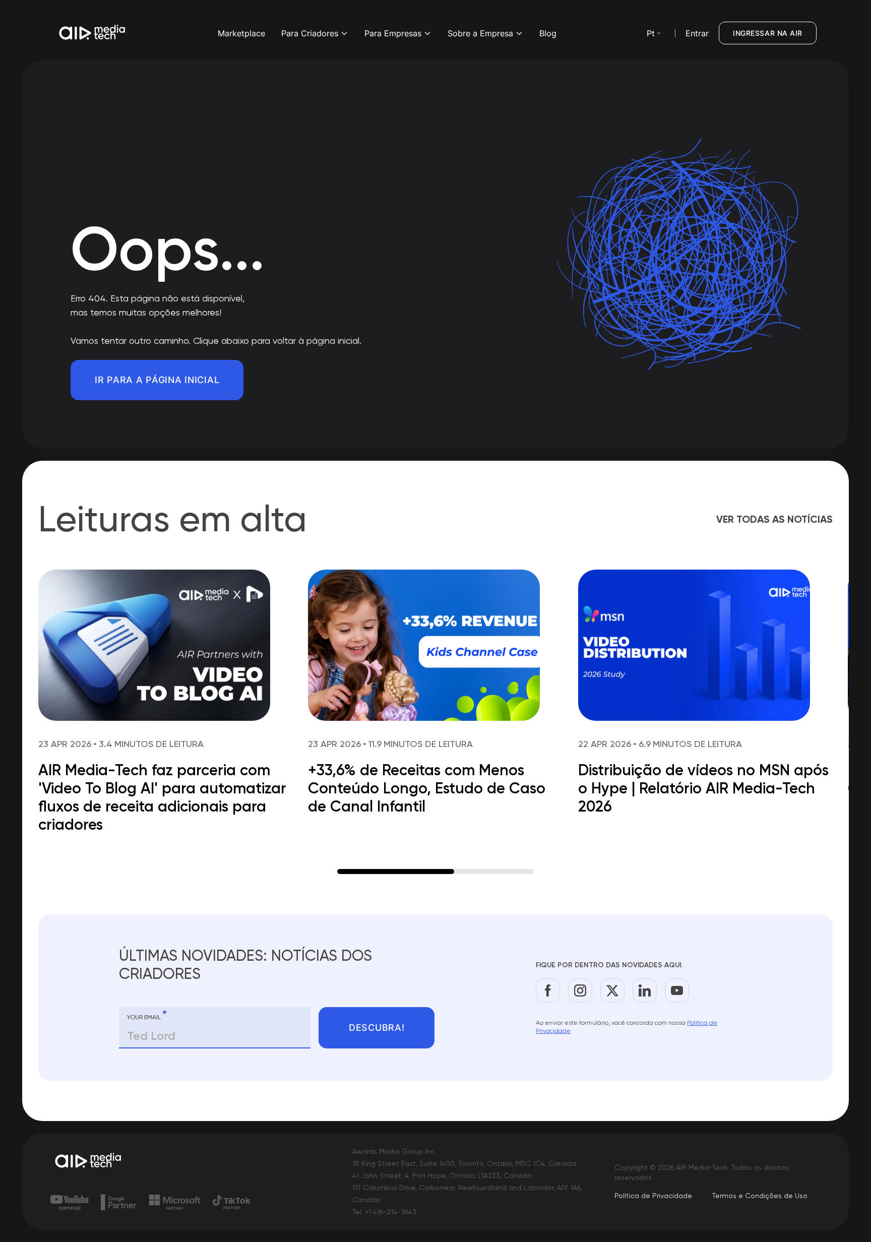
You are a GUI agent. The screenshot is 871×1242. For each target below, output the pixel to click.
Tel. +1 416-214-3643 (384, 1212)
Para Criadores (309, 33)
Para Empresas (392, 33)
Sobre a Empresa (480, 33)
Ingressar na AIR (767, 33)
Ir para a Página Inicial (157, 380)
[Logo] (92, 33)
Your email (147, 1015)
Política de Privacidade (653, 1196)
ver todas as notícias (774, 519)
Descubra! (376, 1027)
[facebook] (548, 990)
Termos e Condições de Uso (759, 1196)
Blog (547, 33)
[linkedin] (645, 990)
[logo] (88, 1161)
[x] (612, 990)
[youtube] (677, 990)
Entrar (697, 33)
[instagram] (580, 990)
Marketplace (241, 33)
